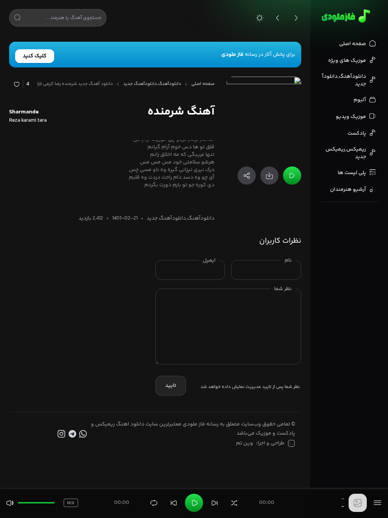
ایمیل (209, 260)
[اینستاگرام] (62, 434)
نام (288, 260)
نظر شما (283, 289)
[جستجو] (17, 19)
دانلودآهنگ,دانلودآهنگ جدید (152, 84)
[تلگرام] (73, 434)
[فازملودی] (344, 16)
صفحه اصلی (202, 84)
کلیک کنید (35, 56)
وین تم (244, 443)
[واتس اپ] (84, 434)
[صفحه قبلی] (277, 18)
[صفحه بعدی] (296, 18)
